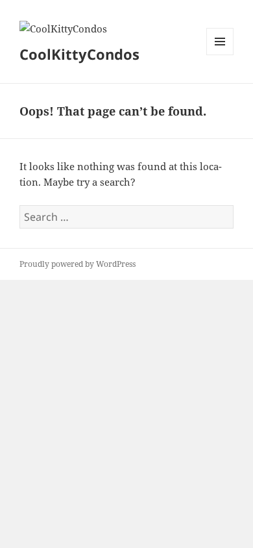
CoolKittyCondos (79, 54)
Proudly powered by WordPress (77, 263)
